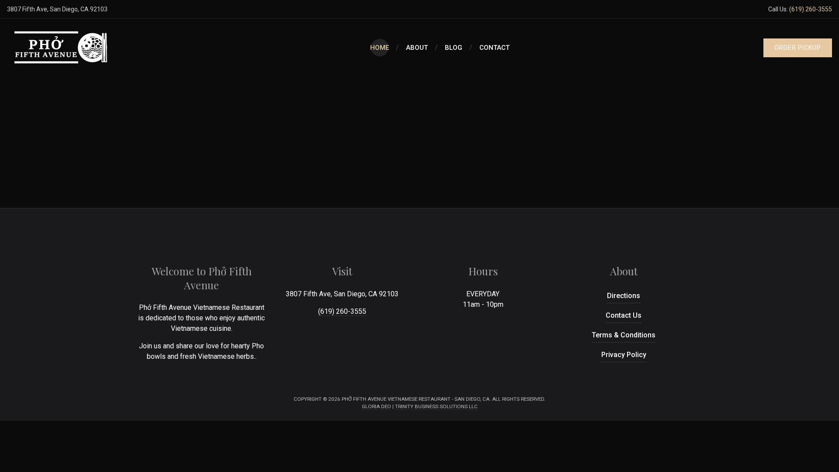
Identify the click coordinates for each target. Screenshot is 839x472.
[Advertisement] (419, 142)
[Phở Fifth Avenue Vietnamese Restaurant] (61, 47)
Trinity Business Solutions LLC (436, 406)
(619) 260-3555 (810, 9)
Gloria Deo (376, 406)
